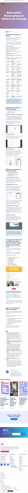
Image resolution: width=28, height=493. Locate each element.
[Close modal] (23, 241)
